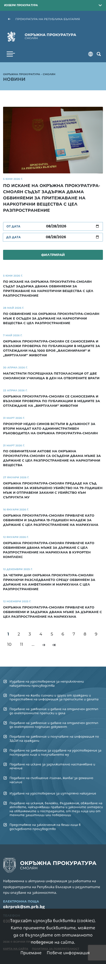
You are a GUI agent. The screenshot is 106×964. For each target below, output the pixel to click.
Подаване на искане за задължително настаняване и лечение (52, 766)
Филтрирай (53, 255)
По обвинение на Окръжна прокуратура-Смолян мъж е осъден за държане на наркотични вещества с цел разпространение (51, 318)
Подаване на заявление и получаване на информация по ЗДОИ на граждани (54, 738)
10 (9, 644)
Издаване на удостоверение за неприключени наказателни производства (47, 683)
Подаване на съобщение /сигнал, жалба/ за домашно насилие (51, 780)
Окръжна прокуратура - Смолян (29, 74)
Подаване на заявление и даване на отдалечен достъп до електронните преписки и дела (54, 711)
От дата (13, 226)
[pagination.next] (44, 645)
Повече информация (68, 953)
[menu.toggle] (11, 54)
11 (21, 644)
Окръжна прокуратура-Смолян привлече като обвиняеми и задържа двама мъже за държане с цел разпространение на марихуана (52, 612)
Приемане (30, 953)
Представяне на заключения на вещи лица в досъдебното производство (45, 827)
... (33, 644)
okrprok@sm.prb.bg (24, 906)
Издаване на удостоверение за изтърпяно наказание (53, 793)
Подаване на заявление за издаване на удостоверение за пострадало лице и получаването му (55, 752)
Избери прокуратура (21, 5)
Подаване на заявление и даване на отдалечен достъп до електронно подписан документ (54, 725)
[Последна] (54, 645)
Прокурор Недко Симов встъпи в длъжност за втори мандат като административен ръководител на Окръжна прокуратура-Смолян (50, 428)
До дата (13, 237)
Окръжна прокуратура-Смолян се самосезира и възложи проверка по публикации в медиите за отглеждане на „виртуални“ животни (51, 401)
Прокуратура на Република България (47, 19)
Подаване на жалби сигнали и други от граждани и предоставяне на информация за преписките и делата (54, 697)
